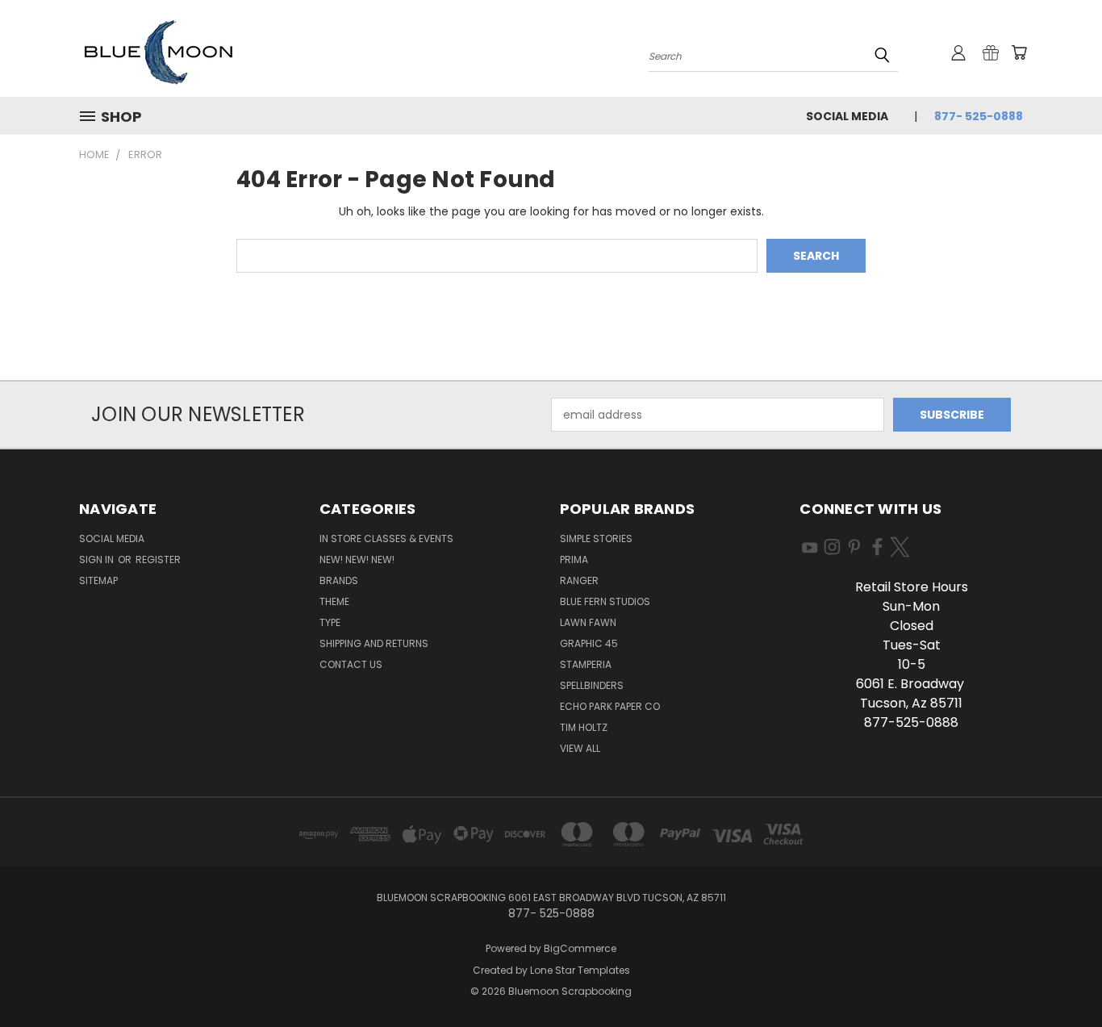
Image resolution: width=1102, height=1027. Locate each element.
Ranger (579, 580)
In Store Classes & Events (386, 538)
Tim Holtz (583, 727)
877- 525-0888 (978, 116)
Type (329, 622)
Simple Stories (596, 538)
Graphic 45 (589, 643)
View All (580, 748)
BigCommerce (580, 948)
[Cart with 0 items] (1019, 52)
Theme (334, 601)
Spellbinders (592, 685)
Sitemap (98, 580)
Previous (1059, 976)
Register (158, 559)
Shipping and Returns (373, 643)
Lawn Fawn (588, 622)
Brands (338, 580)
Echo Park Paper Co (610, 706)
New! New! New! (356, 559)
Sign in (97, 559)
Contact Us (350, 664)
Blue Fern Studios (605, 601)
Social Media (847, 116)
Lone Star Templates (580, 970)
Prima (574, 559)
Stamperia (586, 664)
